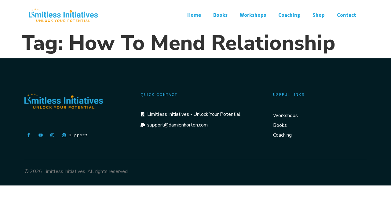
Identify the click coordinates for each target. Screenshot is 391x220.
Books (220, 15)
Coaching (289, 15)
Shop (318, 15)
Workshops (253, 15)
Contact (346, 15)
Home (194, 15)
